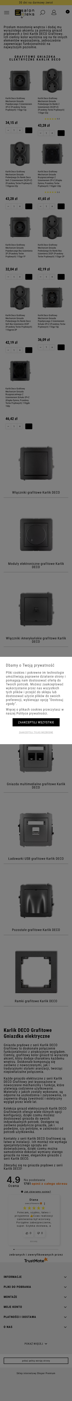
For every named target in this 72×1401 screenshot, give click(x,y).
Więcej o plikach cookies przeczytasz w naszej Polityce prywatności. (35, 711)
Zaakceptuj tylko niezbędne (36, 732)
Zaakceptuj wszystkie (36, 722)
